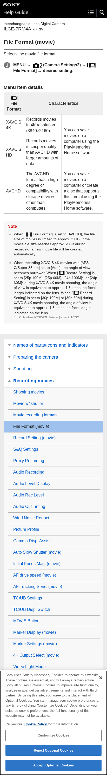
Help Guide (16, 12)
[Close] (100, 677)
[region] (53, 722)
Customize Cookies (53, 735)
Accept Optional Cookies (53, 765)
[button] (102, 12)
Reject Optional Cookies (53, 750)
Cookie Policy (36, 724)
